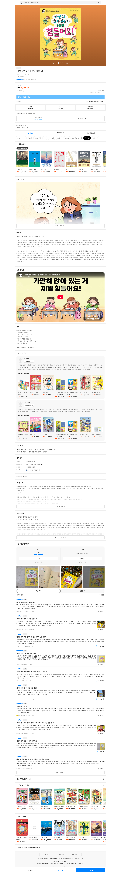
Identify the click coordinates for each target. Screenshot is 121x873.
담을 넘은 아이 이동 (46, 800)
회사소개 (66, 863)
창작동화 (45, 452)
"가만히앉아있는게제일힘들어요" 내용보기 (60, 605)
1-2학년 (30, 449)
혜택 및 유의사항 (38, 562)
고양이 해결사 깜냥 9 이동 (59, 800)
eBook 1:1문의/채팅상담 (75, 858)
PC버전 (61, 863)
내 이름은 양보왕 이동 (97, 386)
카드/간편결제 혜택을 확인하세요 (94, 101)
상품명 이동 (22, 163)
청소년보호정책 (54, 863)
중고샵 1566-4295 (64, 858)
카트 (103, 2)
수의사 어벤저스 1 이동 (71, 800)
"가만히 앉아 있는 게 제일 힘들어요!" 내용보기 (60, 623)
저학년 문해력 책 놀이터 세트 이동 (72, 388)
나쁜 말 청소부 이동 (85, 386)
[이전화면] (17, 2)
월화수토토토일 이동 (48, 386)
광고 (83, 863)
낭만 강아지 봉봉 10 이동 (84, 800)
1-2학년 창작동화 (50, 449)
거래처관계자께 (72, 863)
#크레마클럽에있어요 (22, 148)
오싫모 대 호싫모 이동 (84, 832)
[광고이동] (99, 2)
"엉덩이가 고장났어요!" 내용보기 (60, 709)
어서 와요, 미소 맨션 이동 (71, 831)
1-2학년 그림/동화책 (38, 449)
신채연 (18, 74)
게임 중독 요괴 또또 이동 (85, 428)
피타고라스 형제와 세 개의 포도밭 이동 (23, 430)
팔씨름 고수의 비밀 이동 (35, 386)
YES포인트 (19, 90)
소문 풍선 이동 (48, 428)
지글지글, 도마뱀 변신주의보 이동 (22, 831)
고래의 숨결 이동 (46, 832)
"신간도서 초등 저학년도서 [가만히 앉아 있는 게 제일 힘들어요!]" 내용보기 (60, 727)
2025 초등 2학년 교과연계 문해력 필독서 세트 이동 (60, 388)
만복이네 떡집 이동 (96, 800)
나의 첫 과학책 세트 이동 (97, 433)
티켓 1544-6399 (54, 858)
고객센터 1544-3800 (43, 858)
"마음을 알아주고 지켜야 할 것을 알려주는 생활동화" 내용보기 (60, 640)
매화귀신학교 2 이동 (59, 831)
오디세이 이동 (34, 800)
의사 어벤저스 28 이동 (22, 800)
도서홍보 (79, 863)
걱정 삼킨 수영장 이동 (34, 831)
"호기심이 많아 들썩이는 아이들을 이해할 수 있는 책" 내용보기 (60, 675)
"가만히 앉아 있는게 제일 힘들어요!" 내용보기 (60, 657)
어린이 (24, 449)
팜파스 (18, 76)
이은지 (24, 74)
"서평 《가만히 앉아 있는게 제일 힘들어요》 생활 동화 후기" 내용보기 (60, 762)
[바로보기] (49, 577)
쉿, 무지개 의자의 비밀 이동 (96, 832)
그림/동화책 (38, 452)
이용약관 (39, 863)
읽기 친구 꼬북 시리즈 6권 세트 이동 (23, 388)
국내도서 (19, 449)
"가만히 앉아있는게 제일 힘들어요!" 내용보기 (60, 692)
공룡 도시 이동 (35, 428)
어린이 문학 (31, 452)
